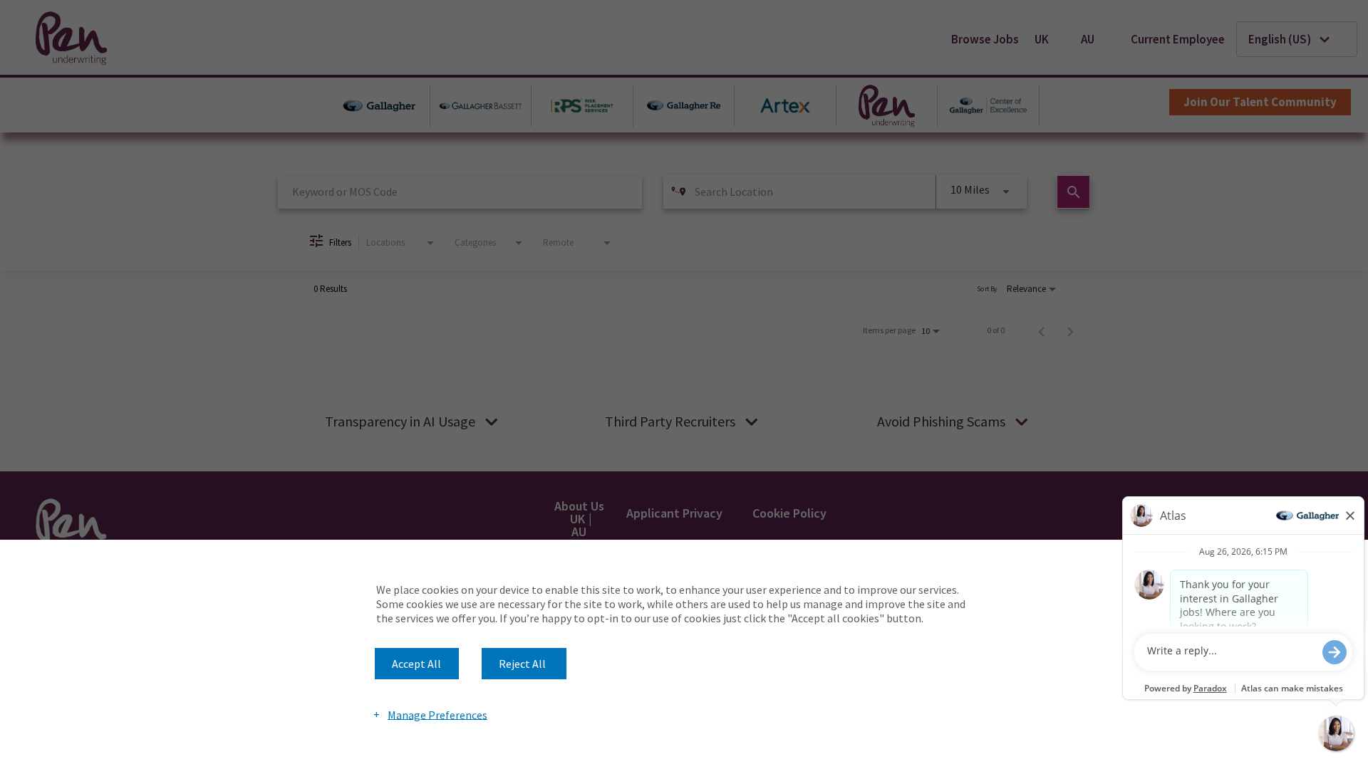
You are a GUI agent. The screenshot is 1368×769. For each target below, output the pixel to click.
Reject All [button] (522, 663)
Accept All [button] (416, 663)
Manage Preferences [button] (437, 714)
